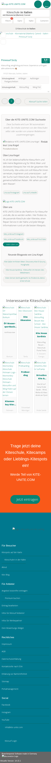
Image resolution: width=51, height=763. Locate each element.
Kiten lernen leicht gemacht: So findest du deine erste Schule (25, 279)
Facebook (6, 704)
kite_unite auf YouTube (36, 239)
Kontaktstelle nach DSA (12, 666)
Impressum (7, 644)
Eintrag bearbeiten (10, 605)
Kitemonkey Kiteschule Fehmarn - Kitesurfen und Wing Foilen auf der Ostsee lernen (10, 403)
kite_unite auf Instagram (14, 234)
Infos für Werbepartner (12, 620)
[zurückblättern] (7, 44)
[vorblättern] (44, 44)
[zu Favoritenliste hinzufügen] (3, 35)
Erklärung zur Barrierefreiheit (14, 674)
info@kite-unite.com (13, 727)
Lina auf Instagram (11, 192)
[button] (5, 101)
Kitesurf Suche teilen (37, 101)
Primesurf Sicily (9, 60)
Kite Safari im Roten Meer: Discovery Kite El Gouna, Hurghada (25, 263)
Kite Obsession (25, 318)
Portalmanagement (10, 689)
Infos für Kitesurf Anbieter (13, 613)
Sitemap (5, 681)
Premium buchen (12, 598)
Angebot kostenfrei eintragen (14, 590)
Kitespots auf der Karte (12, 552)
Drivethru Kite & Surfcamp (41, 377)
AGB (4, 651)
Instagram (6, 712)
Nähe (31, 20)
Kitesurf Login (10, 741)
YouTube (5, 719)
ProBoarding (25, 374)
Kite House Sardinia (41, 335)
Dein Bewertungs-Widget (13, 628)
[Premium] (45, 301)
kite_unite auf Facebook (13, 239)
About (4, 567)
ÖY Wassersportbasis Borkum (9, 325)
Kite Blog (5, 574)
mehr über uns (12, 244)
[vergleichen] (3, 41)
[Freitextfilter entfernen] (38, 4)
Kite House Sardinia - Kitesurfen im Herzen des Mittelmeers (25, 271)
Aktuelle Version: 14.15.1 (10, 761)
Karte (19, 20)
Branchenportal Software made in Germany (18, 755)
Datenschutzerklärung (11, 659)
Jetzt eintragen (27, 499)
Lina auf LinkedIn (30, 192)
